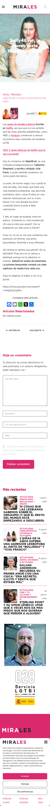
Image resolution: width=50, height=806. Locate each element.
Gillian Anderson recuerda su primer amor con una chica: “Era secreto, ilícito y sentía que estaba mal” (21, 574)
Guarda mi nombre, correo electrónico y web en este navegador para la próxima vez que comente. (24, 450)
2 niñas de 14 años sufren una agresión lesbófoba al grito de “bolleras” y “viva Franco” (24, 544)
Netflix (9, 128)
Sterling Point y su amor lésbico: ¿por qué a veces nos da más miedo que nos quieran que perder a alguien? (23, 608)
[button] (45, 742)
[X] (26, 304)
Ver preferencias (25, 791)
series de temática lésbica (21, 124)
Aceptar (25, 776)
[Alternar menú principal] (3, 7)
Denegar (25, 784)
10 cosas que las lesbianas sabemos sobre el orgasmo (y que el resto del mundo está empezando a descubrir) (24, 513)
